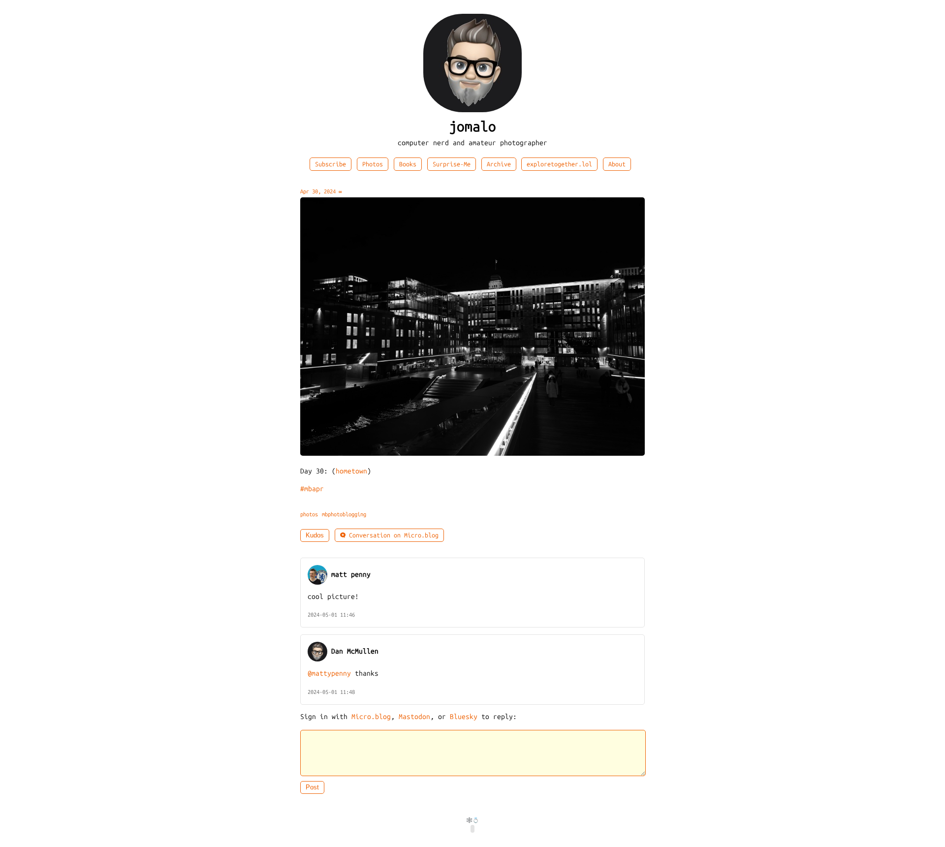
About (617, 164)
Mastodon (414, 717)
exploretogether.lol (559, 164)
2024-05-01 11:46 (331, 614)
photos (309, 514)
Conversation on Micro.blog (392, 535)
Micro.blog (371, 717)
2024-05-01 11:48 (331, 692)
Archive (499, 164)
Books (407, 164)
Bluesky (463, 717)
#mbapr (312, 489)
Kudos (315, 535)
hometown (351, 471)
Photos (372, 164)
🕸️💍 (472, 820)
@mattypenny (329, 673)
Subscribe (330, 164)
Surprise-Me (452, 164)
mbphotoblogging (344, 514)
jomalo (472, 127)
